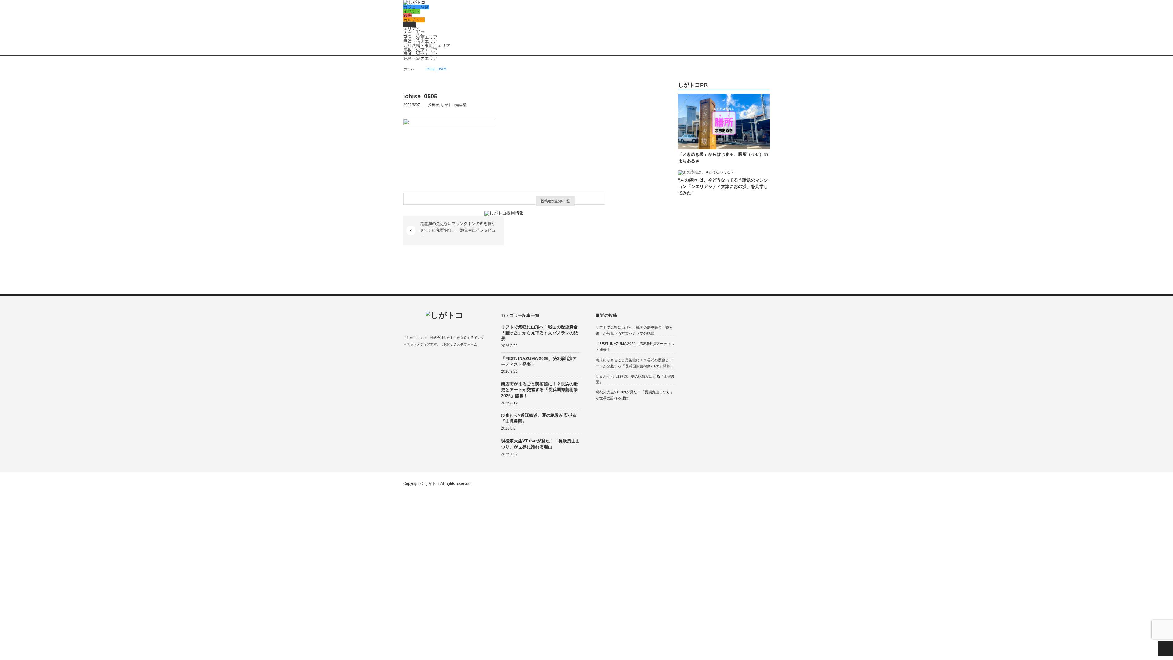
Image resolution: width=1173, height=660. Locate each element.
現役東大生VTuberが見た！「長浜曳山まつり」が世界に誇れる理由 (540, 443)
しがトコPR (693, 85)
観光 (407, 15)
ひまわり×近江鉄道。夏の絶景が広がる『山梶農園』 (538, 418)
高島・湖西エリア (420, 58)
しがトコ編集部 (453, 105)
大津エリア (414, 32)
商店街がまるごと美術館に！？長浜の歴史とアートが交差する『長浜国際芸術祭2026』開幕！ (539, 389)
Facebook (406, 359)
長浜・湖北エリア (420, 54)
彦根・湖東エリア (420, 49)
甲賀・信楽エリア (420, 41)
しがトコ (432, 484)
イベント (411, 11)
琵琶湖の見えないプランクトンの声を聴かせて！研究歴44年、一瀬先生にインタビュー (458, 230)
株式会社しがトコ (443, 337)
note (442, 359)
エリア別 (411, 28)
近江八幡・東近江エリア (426, 45)
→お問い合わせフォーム (458, 344)
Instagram (430, 359)
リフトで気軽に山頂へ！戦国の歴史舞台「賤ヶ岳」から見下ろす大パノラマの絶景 (539, 332)
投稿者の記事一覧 (555, 201)
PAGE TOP (1165, 648)
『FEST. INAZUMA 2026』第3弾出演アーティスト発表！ (539, 361)
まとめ (409, 24)
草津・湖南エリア (420, 37)
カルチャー (414, 19)
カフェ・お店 (416, 7)
